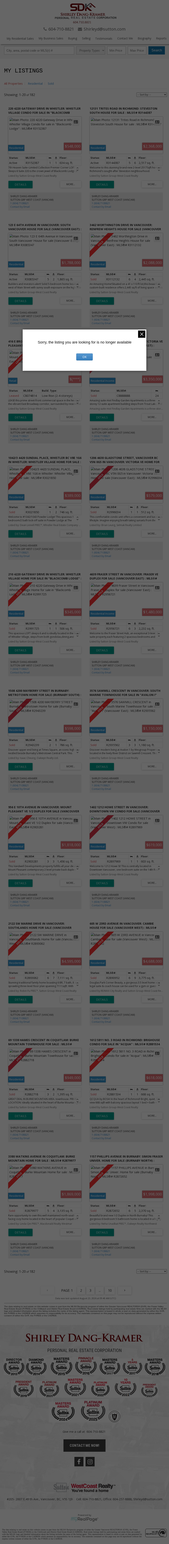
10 (110, 1290)
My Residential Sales (20, 38)
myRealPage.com (85, 1519)
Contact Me (125, 38)
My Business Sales (51, 38)
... (100, 1290)
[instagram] (90, 1461)
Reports (161, 38)
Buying (72, 38)
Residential (35, 83)
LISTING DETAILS (20, 184)
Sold (51, 83)
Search (156, 50)
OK (84, 357)
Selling (86, 38)
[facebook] (78, 1461)
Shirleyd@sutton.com (147, 1499)
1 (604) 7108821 (19, 203)
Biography (144, 38)
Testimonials (103, 38)
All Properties (13, 83)
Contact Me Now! (84, 1445)
